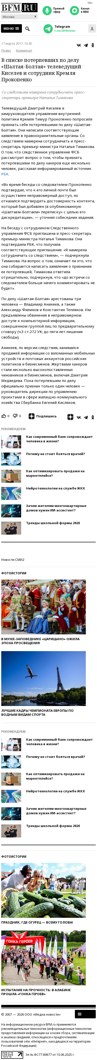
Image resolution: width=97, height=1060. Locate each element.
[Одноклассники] (93, 45)
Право (6, 50)
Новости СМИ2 (12, 559)
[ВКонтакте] (79, 45)
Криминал (24, 50)
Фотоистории (13, 573)
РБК (4, 173)
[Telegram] (86, 45)
